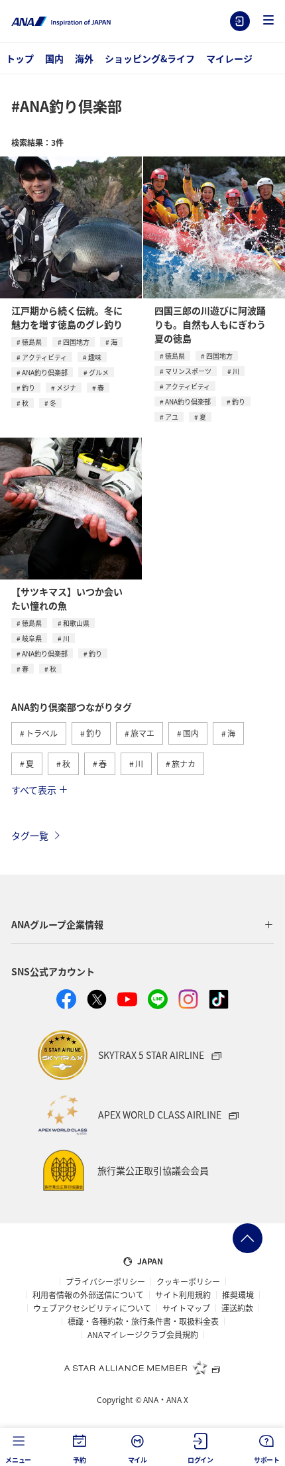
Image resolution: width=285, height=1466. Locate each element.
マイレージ (229, 58)
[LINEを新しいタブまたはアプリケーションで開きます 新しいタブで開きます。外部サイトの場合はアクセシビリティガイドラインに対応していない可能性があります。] (158, 999)
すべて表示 (33, 789)
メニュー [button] (18, 1460)
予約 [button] (79, 1460)
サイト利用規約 (183, 1295)
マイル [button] (137, 1460)
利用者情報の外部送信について (88, 1295)
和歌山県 (76, 623)
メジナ (66, 388)
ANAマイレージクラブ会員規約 (142, 1335)
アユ (171, 417)
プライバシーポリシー (105, 1282)
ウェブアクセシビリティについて (92, 1308)
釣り (28, 388)
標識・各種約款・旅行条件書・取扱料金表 (143, 1321)
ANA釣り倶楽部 (45, 372)
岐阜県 (32, 638)
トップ (20, 58)
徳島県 (32, 342)
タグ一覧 (29, 835)
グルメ (99, 372)
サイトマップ (186, 1308)
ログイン (240, 21)
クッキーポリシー (188, 1282)
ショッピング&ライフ (150, 58)
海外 (84, 58)
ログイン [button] (200, 1460)
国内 (54, 58)
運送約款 (237, 1308)
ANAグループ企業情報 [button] (57, 924)
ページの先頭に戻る (247, 1238)
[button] (268, 21)
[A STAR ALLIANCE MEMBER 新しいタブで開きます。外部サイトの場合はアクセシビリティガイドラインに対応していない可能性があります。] (142, 1367)
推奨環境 (238, 1295)
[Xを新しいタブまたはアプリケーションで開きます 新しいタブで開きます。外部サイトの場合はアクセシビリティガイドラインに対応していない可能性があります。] (97, 999)
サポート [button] (267, 1460)
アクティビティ (44, 357)
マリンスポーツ (188, 371)
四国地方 (76, 342)
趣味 (94, 357)
